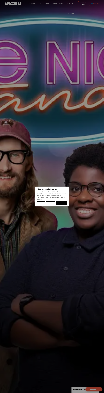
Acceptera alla (61, 203)
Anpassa (41, 203)
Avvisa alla (50, 203)
